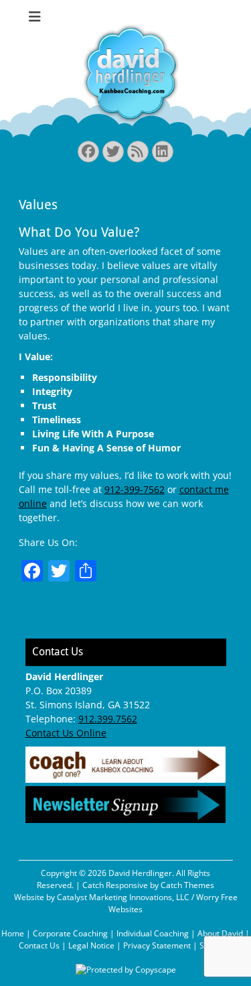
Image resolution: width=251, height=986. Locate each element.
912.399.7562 (107, 718)
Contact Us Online (65, 732)
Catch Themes (187, 885)
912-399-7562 (134, 489)
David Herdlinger (140, 873)
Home (12, 933)
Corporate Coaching (70, 933)
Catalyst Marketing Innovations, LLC (123, 897)
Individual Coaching (152, 933)
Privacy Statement (157, 945)
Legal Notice (91, 945)
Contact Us (39, 945)
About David (220, 933)
